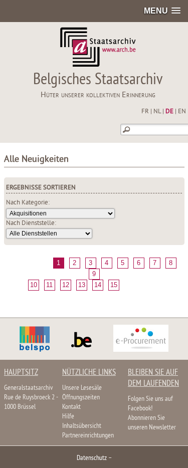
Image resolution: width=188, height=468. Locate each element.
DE (169, 112)
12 (65, 285)
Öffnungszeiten (81, 397)
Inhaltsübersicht (81, 426)
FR (145, 112)
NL (157, 112)
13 (81, 285)
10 (33, 285)
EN (182, 112)
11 (49, 285)
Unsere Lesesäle (82, 388)
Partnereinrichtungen (88, 435)
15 (113, 285)
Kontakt (71, 407)
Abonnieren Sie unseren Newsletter (152, 422)
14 (97, 285)
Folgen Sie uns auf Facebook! (150, 403)
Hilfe (68, 416)
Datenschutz (92, 458)
